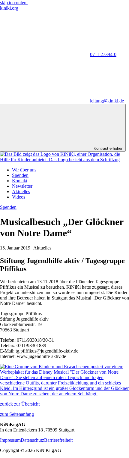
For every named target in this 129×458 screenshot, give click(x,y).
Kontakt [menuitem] (19, 180)
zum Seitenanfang (17, 414)
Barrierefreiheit (58, 440)
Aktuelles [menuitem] (21, 191)
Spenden (8, 207)
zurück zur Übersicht (20, 403)
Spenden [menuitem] (20, 175)
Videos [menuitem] (18, 196)
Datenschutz (32, 440)
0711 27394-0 (103, 54)
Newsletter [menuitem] (22, 186)
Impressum (10, 440)
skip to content (14, 2)
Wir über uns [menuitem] (24, 169)
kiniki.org (9, 8)
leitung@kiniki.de (107, 100)
